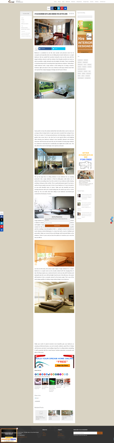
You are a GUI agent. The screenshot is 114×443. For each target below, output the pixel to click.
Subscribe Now (57, 225)
